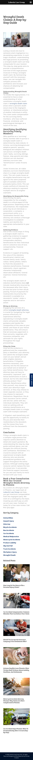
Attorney (6, 524)
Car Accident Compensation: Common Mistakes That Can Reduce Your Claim (16, 613)
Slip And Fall (8, 546)
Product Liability (9, 543)
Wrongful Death (9, 555)
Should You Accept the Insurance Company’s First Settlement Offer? (15, 640)
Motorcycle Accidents (11, 540)
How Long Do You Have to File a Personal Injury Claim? (13, 586)
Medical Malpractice (11, 536)
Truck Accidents (9, 549)
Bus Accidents (8, 530)
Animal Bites (8, 518)
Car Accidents (8, 533)
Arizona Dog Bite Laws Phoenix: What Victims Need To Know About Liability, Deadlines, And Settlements (16, 670)
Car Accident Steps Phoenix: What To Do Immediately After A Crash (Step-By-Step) (15, 730)
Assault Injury (8, 521)
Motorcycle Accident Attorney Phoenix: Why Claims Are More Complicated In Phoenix (13, 701)
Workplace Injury (10, 552)
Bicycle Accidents (10, 527)
